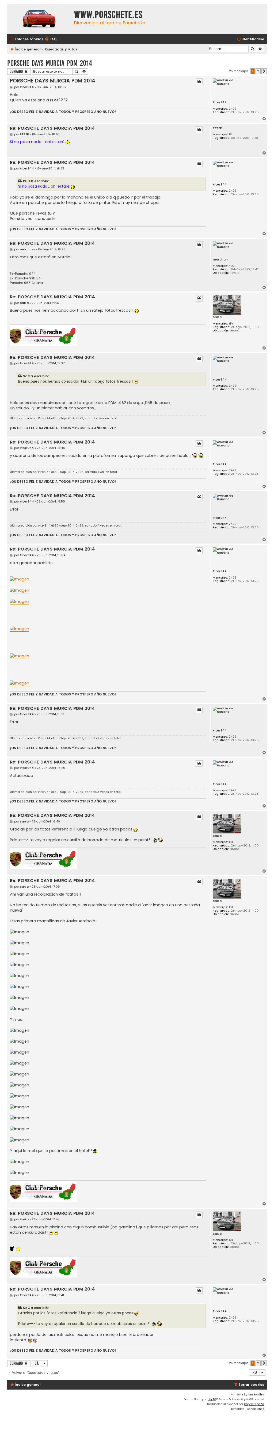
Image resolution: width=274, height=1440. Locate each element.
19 (230, 134)
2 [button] (258, 71)
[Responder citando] (199, 81)
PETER (217, 128)
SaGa (217, 317)
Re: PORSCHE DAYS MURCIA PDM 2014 (52, 128)
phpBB (211, 1399)
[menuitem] (50, 39)
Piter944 (220, 102)
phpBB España (254, 1404)
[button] (264, 71)
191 (231, 323)
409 (232, 266)
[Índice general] (39, 19)
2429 (232, 108)
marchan (220, 259)
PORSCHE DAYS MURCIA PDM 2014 (49, 63)
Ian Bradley (256, 1394)
